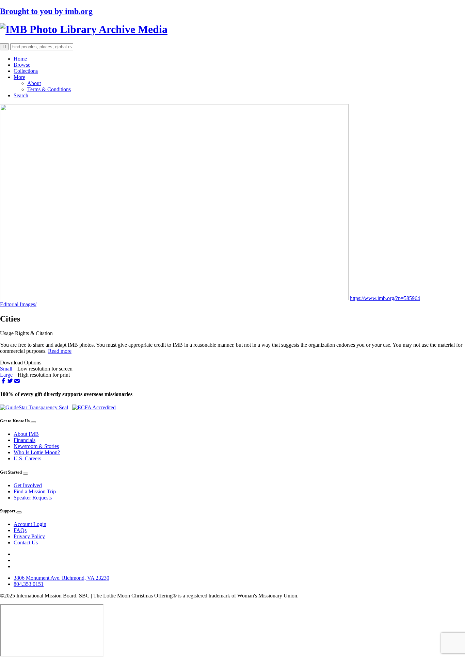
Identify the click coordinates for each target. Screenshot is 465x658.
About (34, 83)
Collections (26, 71)
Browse (22, 65)
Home (20, 59)
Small (6, 369)
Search (21, 95)
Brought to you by (46, 11)
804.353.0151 (29, 584)
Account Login (30, 524)
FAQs (20, 530)
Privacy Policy (29, 536)
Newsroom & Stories (36, 446)
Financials (24, 440)
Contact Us (26, 542)
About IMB (26, 434)
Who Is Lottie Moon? (37, 452)
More (19, 77)
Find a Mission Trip (35, 491)
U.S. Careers (27, 458)
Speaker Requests (33, 497)
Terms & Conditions (49, 89)
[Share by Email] (17, 381)
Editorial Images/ (18, 304)
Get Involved (28, 485)
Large (6, 375)
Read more (59, 351)
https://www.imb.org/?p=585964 (385, 298)
